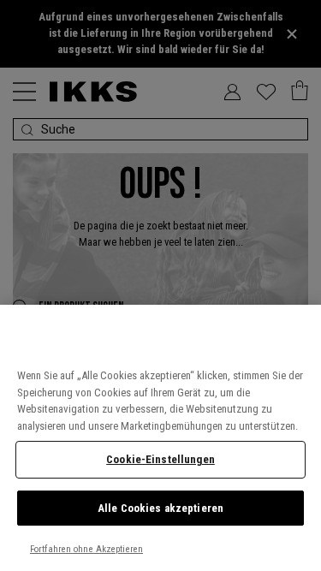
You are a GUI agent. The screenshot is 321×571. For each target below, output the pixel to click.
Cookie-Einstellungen (160, 459)
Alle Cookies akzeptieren (160, 508)
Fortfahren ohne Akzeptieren (86, 549)
